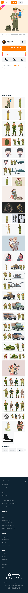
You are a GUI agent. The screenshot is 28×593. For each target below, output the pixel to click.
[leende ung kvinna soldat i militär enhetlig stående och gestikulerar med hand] (8, 294)
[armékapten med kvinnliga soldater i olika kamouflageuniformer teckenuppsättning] (13, 502)
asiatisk (12, 565)
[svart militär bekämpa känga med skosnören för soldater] (8, 553)
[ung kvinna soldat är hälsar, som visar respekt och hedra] (8, 137)
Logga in (21, 2)
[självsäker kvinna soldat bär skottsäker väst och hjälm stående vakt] (8, 306)
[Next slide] (22, 566)
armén (5, 565)
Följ (23, 42)
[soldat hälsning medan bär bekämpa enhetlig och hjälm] (17, 343)
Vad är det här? (16, 65)
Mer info (5, 67)
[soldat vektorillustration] (9, 283)
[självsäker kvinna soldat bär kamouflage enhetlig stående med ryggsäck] (8, 113)
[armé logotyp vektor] (8, 273)
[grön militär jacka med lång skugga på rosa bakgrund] (6, 164)
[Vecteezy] (2, 2)
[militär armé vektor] (5, 512)
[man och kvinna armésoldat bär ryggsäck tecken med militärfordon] (13, 405)
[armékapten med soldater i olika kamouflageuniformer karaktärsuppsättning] (13, 489)
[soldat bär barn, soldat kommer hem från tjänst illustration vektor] (8, 101)
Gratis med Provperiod (14, 48)
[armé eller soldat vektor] (8, 261)
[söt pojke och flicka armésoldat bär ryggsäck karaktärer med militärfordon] (13, 425)
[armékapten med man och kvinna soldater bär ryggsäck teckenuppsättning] (13, 151)
